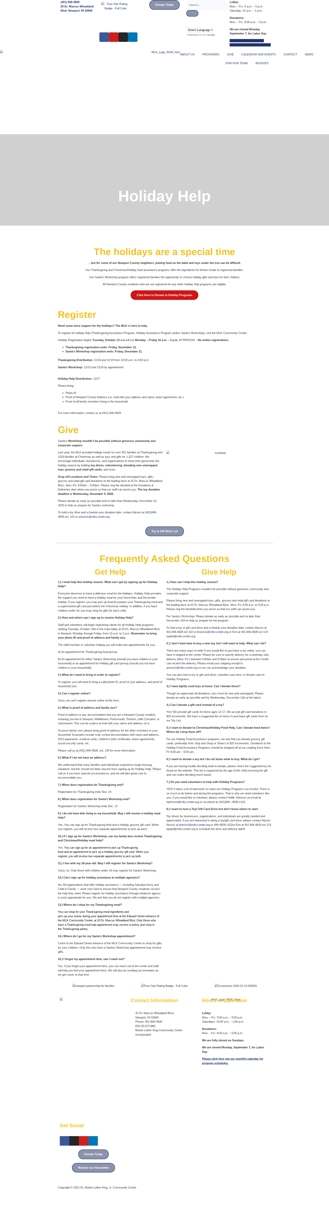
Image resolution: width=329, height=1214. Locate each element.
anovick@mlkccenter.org (94, 516)
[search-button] (192, 13)
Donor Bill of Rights (239, 1176)
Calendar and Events (258, 54)
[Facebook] (104, 37)
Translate (210, 35)
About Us (187, 54)
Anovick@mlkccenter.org (212, 631)
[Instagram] (123, 37)
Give (230, 54)
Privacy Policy (262, 1176)
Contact (290, 54)
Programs (210, 54)
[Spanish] (195, 24)
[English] (188, 24)
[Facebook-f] (64, 1141)
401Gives (262, 63)
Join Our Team (236, 63)
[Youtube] (113, 37)
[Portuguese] (191, 24)
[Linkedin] (132, 37)
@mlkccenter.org (188, 801)
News (309, 54)
